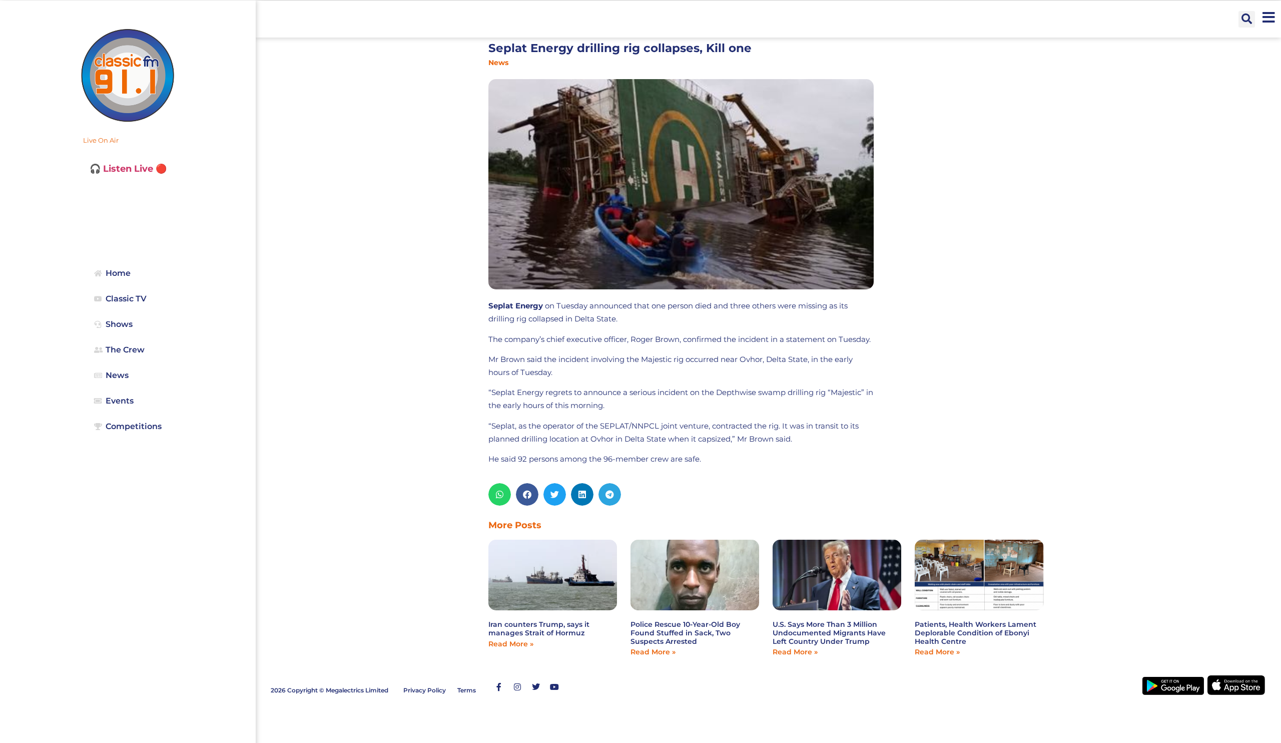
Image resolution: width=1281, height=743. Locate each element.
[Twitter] (536, 687)
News (498, 62)
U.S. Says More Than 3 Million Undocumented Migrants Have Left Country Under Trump (829, 633)
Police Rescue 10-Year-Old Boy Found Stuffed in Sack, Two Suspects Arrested (685, 633)
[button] (1246, 19)
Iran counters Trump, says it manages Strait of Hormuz (538, 628)
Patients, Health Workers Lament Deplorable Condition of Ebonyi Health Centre (975, 633)
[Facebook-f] (499, 687)
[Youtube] (554, 687)
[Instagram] (517, 687)
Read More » (510, 643)
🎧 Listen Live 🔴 (128, 168)
